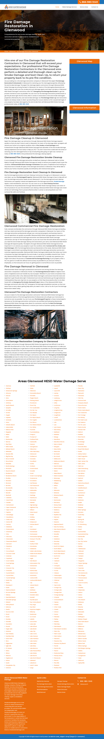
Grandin (32, 471)
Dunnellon (9, 624)
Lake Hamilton (34, 638)
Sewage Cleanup (62, 681)
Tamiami (80, 556)
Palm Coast (57, 634)
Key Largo (33, 604)
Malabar (56, 434)
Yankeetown (81, 653)
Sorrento (80, 512)
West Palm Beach (83, 621)
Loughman (57, 415)
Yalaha (80, 651)
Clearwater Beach (11, 541)
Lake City (32, 631)
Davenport (9, 585)
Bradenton (9, 473)
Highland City (34, 507)
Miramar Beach (58, 495)
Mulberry (56, 510)
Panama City (58, 641)
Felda (31, 388)
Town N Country (83, 583)
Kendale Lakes (34, 595)
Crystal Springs (10, 578)
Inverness (33, 568)
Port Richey (81, 417)
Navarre (56, 522)
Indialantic (33, 548)
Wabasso (81, 602)
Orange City (57, 587)
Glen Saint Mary (34, 451)
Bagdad (8, 432)
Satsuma (80, 490)
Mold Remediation (42, 689)
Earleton (8, 631)
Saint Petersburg (83, 468)
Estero (8, 660)
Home (57, 7)
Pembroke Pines (58, 653)
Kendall (32, 597)
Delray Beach (10, 604)
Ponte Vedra (82, 408)
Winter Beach (82, 636)
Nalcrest (56, 517)
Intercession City (35, 563)
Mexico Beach (58, 468)
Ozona (56, 614)
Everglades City (10, 665)
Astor (7, 422)
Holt (31, 527)
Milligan (56, 483)
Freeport (32, 434)
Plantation (81, 391)
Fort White (33, 427)
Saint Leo (80, 466)
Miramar (56, 493)
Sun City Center (82, 541)
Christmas (9, 531)
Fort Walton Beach (35, 425)
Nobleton (57, 539)
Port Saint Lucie (82, 420)
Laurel (56, 388)
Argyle (8, 415)
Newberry (57, 531)
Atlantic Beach (10, 425)
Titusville (80, 580)
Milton (56, 485)
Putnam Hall (81, 429)
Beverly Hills (9, 454)
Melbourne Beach (59, 461)
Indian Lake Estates (35, 551)
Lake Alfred (33, 626)
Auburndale (9, 427)
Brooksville (9, 488)
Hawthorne (33, 497)
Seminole (81, 500)
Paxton (56, 651)
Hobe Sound (33, 512)
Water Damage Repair (64, 687)
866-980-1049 (90, 2)
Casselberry (9, 517)
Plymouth (81, 393)
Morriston (57, 502)
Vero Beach (81, 600)
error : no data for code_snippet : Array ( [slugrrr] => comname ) (64, 736)
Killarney (32, 612)
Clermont (9, 544)
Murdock (56, 512)
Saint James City (83, 461)
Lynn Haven (57, 427)
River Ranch (81, 437)
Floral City (33, 405)
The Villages (81, 575)
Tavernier (81, 568)
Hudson (32, 541)
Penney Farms (58, 655)
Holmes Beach (34, 524)
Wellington (81, 617)
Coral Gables (10, 561)
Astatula (8, 420)
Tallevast (81, 551)
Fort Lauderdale (34, 408)
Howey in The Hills (35, 539)
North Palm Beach (59, 553)
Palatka (56, 621)
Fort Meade (33, 412)
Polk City (80, 398)
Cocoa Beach (10, 551)
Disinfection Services (43, 681)
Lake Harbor (33, 641)
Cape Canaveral (11, 507)
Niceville (56, 534)
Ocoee (56, 570)
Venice (80, 595)
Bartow (8, 442)
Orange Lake (58, 590)
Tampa (80, 558)
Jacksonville (33, 578)
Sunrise (80, 544)
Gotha (32, 463)
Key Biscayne (34, 600)
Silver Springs (82, 510)
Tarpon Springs (82, 563)
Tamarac (81, 553)
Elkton (8, 653)
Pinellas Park (58, 668)
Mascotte (57, 451)
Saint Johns (81, 463)
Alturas (8, 395)
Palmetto (57, 638)
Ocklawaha (57, 568)
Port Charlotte (82, 412)
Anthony (8, 403)
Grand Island (34, 468)
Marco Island (58, 444)
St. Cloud (80, 522)
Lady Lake (33, 624)
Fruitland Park (34, 439)
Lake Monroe (34, 648)
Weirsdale (81, 612)
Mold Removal (41, 692)
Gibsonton (33, 449)
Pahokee (56, 617)
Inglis (31, 558)
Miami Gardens (58, 476)
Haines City (33, 488)
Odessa (56, 573)
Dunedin (8, 621)
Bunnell (8, 493)
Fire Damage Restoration (44, 684)
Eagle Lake (9, 629)
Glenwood (12, 51)
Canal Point (9, 500)
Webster (80, 609)
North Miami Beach (59, 551)
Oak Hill (56, 558)
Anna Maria (9, 400)
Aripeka (8, 417)
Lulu (55, 422)
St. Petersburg (82, 524)
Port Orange (81, 415)
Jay (31, 583)
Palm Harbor (58, 636)
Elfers (7, 651)
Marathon (57, 439)
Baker (7, 434)
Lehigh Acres (58, 400)
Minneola (56, 490)
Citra (7, 534)
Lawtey (56, 393)
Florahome (33, 403)
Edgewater (9, 643)
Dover (8, 617)
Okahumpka (57, 575)
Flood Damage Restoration (45, 687)
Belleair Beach (10, 449)
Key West (33, 607)
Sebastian (81, 495)
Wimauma (81, 631)
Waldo (80, 604)
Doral (7, 614)
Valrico (80, 592)
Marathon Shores (59, 442)
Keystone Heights (35, 609)
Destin (8, 609)
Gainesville (33, 442)
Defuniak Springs (11, 600)
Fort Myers (33, 415)
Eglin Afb (8, 646)
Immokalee (33, 546)
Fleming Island (34, 400)
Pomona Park (82, 400)
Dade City (9, 580)
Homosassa (33, 534)
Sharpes (80, 507)
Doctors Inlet (10, 612)
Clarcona (9, 536)
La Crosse (33, 617)
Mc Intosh (57, 456)
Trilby (79, 585)
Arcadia (8, 410)
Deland (8, 602)
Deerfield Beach (10, 597)
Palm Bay (57, 624)
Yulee (79, 658)
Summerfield (82, 531)
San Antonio (81, 471)
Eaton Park (9, 638)
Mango (56, 437)
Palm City (57, 631)
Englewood (9, 658)
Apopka (8, 408)
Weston (80, 624)
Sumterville (81, 536)
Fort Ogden (33, 420)
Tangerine (81, 561)
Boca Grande (10, 459)
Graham (32, 466)
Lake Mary (33, 646)
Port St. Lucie (82, 425)
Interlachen (33, 565)
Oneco (56, 583)
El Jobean (9, 648)
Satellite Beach (82, 488)
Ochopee (57, 565)
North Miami (57, 548)
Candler (8, 502)
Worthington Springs (84, 648)
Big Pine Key (9, 456)
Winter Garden (82, 638)
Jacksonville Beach (35, 580)
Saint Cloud (81, 459)
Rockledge (81, 442)
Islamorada (33, 570)
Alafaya (8, 388)
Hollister (32, 519)
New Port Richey (59, 527)
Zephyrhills (81, 663)
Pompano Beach (83, 403)
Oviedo (56, 609)
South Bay (81, 514)
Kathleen (32, 590)
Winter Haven (82, 641)
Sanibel (80, 480)
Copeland (9, 558)
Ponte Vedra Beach (84, 410)
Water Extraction (62, 689)
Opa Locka (57, 585)
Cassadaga (9, 514)
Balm (7, 437)
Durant (8, 626)
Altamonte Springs (11, 391)
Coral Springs (10, 563)
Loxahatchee (58, 420)
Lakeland (32, 660)
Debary (8, 595)
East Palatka (9, 634)
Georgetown (34, 446)
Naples (56, 519)
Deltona (8, 607)
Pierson (56, 660)
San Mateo (81, 473)
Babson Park (9, 429)
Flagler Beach (34, 398)
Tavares (80, 565)
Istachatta (33, 575)
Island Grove (34, 573)
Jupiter (32, 587)
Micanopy (57, 478)
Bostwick (8, 468)
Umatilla (80, 587)
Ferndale (32, 395)
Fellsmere (33, 391)
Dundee (8, 619)
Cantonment (10, 505)
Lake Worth (33, 655)
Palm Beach (57, 626)
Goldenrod (33, 456)
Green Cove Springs (36, 476)
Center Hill (9, 522)
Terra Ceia (81, 570)
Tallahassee (81, 548)
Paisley (56, 619)
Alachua (8, 386)
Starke (80, 527)
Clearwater (9, 539)
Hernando (33, 500)
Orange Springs (58, 595)
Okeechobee (58, 578)
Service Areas (84, 7)
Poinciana (81, 395)
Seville (80, 502)
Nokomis (56, 544)
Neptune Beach (58, 524)
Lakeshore (33, 663)
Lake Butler (33, 629)
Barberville (9, 439)
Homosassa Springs (36, 536)
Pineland (56, 665)
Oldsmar (56, 580)
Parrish (56, 646)
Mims (55, 488)
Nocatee (56, 541)
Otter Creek (57, 607)
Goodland (33, 461)
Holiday (32, 517)
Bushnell (8, 495)
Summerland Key (83, 534)
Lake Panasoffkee (35, 651)
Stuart (80, 529)
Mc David (56, 454)
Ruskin (80, 451)
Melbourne (57, 459)
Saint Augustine (82, 456)
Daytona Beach (10, 590)
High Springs (33, 505)
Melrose (56, 463)
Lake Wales (33, 653)
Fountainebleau (34, 432)
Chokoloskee (10, 529)
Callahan (8, 497)
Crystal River (9, 575)
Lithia (55, 403)
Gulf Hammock (34, 485)
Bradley (8, 478)
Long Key (56, 408)
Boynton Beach (10, 471)
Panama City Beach (60, 643)
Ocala (56, 563)
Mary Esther (57, 449)
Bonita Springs (10, 466)
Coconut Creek (10, 553)
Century (8, 524)
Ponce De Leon (82, 405)
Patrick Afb (57, 648)
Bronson (8, 483)
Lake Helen (33, 643)
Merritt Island (58, 466)
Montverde (57, 500)
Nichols (56, 536)
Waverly (80, 607)
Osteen (56, 604)
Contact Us (94, 7)
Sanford (80, 478)
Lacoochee (33, 621)
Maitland (56, 432)
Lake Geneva (34, 636)
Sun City (80, 539)
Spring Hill (81, 519)
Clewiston (9, 546)
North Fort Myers (59, 546)
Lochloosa (57, 405)
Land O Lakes (34, 665)
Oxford (56, 612)
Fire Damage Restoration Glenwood (27, 51)
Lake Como (33, 634)
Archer (8, 412)
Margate (56, 446)
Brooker (8, 485)
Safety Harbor (82, 454)
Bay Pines (9, 444)
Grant (32, 473)
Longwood (57, 412)
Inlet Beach (33, 561)
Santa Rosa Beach (83, 483)
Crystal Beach (10, 573)
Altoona (8, 393)
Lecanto (56, 395)
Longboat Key (58, 410)
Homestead (33, 531)
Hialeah (32, 502)
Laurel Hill (57, 391)
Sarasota (81, 485)
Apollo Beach (10, 405)
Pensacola (57, 658)
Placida (80, 386)
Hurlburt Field (34, 544)
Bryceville (9, 490)
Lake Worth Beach (35, 658)
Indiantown (33, 556)
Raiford (80, 432)
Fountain (32, 429)
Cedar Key (9, 519)
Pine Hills (56, 663)
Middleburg (57, 480)
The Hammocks (82, 573)
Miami (56, 471)
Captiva (8, 512)
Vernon (80, 597)
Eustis (7, 663)
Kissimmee (33, 614)
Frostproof (33, 437)
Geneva (32, 444)
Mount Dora (57, 507)
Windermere (81, 634)
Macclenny (57, 429)
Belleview (8, 451)
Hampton (33, 493)
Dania (7, 583)
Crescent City (10, 568)
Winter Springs (82, 646)
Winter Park (81, 643)
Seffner (80, 497)
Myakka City (57, 514)
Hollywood (33, 522)
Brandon (8, 480)
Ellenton (8, 655)
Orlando (56, 597)
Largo (31, 668)
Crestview (9, 570)
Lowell (56, 417)
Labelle (32, 619)
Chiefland (9, 527)
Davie (7, 587)
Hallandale (33, 490)
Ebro (7, 641)
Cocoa (8, 548)
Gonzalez (33, 459)
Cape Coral (9, 510)
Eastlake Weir (10, 636)
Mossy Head (57, 505)
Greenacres (33, 478)
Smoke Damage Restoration (65, 684)
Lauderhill (57, 386)
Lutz (55, 425)
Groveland (33, 480)
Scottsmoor (81, 493)
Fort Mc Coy (33, 410)
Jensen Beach (34, 585)
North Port (57, 556)
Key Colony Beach (35, 602)
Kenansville (33, 592)
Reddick (80, 434)
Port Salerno (81, 422)
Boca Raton (9, 461)
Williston (80, 629)
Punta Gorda (82, 427)
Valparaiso (81, 590)
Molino (56, 497)
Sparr (79, 517)
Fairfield (32, 386)
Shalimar (80, 505)
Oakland (56, 561)
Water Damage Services (69, 7)
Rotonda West (82, 446)
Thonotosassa (82, 578)
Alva (7, 398)
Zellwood (81, 660)
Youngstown (82, 655)
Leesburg (57, 398)
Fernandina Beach (35, 393)
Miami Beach (58, 473)
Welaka (80, 614)
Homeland (33, 529)
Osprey (56, 602)
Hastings (32, 495)
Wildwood (81, 626)
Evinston (8, 668)
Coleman (8, 556)
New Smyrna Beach (59, 529)
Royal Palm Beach (83, 449)
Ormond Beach (58, 600)
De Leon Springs (10, 592)
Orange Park (58, 592)
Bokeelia (8, 463)
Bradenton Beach (11, 476)
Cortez (8, 565)
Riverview (81, 439)
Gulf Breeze (33, 483)
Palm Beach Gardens (60, 629)
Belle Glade (9, 446)
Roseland (81, 444)
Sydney (80, 546)
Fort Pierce (33, 422)
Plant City (81, 388)
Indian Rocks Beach (36, 553)
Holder (32, 514)
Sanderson (81, 476)
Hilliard (32, 510)
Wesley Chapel (82, 619)
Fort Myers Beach (35, 417)
